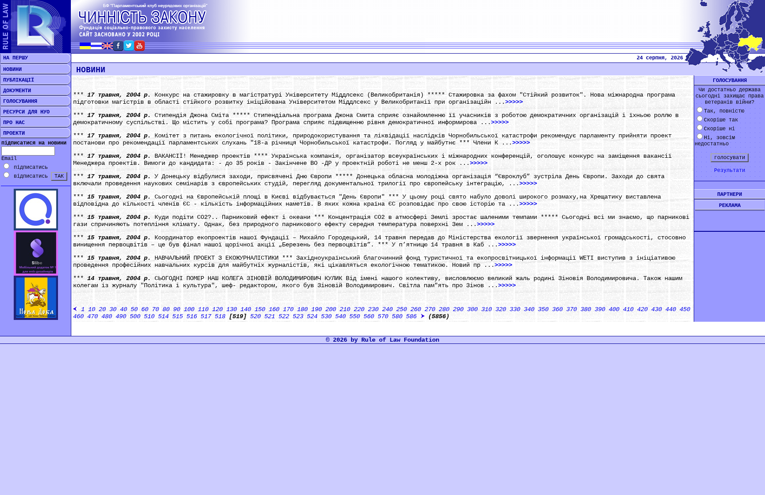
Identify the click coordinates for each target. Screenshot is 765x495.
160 (274, 309)
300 (472, 309)
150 (260, 309)
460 (78, 316)
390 (600, 309)
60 (144, 309)
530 (326, 316)
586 (411, 316)
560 (368, 316)
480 (106, 316)
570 (383, 316)
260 (415, 309)
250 (401, 309)
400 (614, 309)
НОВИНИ (11, 69)
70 (155, 309)
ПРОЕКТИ (12, 133)
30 (112, 309)
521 (269, 316)
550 (354, 316)
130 (231, 309)
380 (585, 309)
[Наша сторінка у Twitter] (129, 48)
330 (515, 309)
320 (500, 309)
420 (642, 309)
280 (444, 309)
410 (628, 309)
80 (166, 309)
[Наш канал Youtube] (139, 48)
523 (298, 316)
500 (135, 316)
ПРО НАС (12, 123)
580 (397, 316)
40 (123, 309)
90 (176, 309)
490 (121, 316)
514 (163, 316)
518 (220, 316)
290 (458, 309)
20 (102, 309)
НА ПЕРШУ (14, 58)
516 (191, 316)
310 (486, 309)
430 (656, 309)
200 (330, 309)
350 (543, 309)
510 (149, 316)
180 (302, 309)
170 (288, 309)
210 (345, 309)
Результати (729, 171)
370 (571, 309)
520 (255, 316)
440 (670, 309)
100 (189, 309)
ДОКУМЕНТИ (15, 91)
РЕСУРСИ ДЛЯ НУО (25, 112)
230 (373, 309)
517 (206, 316)
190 (316, 309)
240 (387, 309)
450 (685, 309)
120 (217, 309)
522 (283, 316)
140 (245, 309)
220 (359, 309)
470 (92, 316)
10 (91, 309)
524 (312, 316)
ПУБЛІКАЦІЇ (17, 80)
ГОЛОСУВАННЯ (18, 101)
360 (557, 309)
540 (340, 316)
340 (529, 309)
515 (177, 316)
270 (430, 309)
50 (134, 309)
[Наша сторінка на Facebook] (118, 48)
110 (203, 309)
